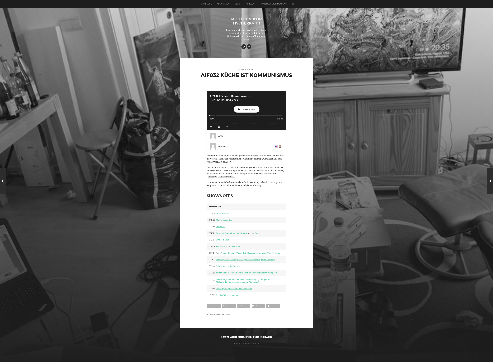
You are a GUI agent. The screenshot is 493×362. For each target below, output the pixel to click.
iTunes (257, 233)
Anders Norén (252, 343)
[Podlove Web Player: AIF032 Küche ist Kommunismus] (246, 110)
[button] (214, 306)
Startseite (206, 4)
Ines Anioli (220, 227)
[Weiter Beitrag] (490, 181)
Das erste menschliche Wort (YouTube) (263, 253)
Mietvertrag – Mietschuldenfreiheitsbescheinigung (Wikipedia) (243, 279)
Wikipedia (235, 246)
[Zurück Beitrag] (3, 181)
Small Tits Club (222, 240)
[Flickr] (276, 146)
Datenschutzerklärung (274, 4)
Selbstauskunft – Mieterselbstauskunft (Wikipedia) (256, 273)
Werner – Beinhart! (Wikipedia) (233, 253)
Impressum (250, 4)
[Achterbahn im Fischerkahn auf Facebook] (249, 46)
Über (237, 4)
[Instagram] (279, 146)
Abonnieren (223, 4)
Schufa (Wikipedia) (224, 266)
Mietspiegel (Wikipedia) (226, 260)
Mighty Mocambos (224, 220)
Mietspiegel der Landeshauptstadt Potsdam (256, 260)
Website (236, 266)
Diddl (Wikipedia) (223, 295)
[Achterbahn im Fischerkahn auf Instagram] (243, 46)
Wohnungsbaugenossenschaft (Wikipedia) (234, 289)
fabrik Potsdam (222, 214)
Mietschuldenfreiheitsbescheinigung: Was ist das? (237, 282)
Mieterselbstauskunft (225, 273)
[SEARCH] (293, 4)
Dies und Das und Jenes (219, 314)
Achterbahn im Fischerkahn (246, 21)
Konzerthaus (221, 246)
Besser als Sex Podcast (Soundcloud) (231, 233)
